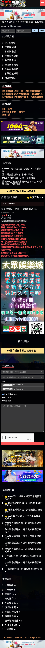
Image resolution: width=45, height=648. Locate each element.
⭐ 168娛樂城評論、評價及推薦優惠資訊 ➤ (23, 517)
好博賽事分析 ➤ (13, 625)
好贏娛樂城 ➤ (11, 603)
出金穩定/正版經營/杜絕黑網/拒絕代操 (14, 221)
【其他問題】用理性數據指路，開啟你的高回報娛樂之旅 (22, 91)
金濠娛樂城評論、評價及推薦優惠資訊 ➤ (23, 544)
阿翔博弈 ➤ (10, 598)
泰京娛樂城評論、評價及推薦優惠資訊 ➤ (23, 563)
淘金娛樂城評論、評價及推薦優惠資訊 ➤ (23, 530)
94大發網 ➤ (10, 590)
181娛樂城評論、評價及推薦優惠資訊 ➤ (23, 570)
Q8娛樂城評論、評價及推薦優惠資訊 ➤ (23, 557)
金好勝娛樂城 (11, 65)
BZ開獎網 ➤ (10, 629)
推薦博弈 (7, 401)
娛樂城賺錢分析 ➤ (14, 620)
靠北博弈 (7, 398)
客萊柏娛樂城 (11, 73)
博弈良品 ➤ (10, 594)
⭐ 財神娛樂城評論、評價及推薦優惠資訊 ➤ (23, 511)
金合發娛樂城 (11, 56)
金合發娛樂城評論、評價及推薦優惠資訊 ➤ (23, 524)
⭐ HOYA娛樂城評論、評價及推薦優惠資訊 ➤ (23, 497)
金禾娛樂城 (10, 60)
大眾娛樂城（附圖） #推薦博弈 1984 (19, 209)
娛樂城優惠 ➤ (11, 616)
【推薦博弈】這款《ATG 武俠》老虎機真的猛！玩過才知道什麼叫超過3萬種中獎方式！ (22, 97)
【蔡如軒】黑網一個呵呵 (13, 109)
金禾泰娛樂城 (11, 69)
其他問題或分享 (10, 394)
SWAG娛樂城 (10, 78)
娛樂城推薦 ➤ (11, 607)
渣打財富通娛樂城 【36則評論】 (18, 174)
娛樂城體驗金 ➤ (13, 612)
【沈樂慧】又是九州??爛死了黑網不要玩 (20, 115)
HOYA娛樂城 (10, 43)
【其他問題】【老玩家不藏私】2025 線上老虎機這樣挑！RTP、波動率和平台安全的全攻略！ (22, 94)
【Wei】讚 (5, 112)
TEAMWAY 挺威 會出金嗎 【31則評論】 (20, 178)
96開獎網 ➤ (10, 585)
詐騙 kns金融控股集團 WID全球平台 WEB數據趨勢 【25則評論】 (22, 182)
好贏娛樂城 (10, 47)
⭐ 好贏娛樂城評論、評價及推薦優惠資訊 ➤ (23, 504)
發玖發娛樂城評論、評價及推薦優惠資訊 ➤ (23, 550)
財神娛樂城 (10, 51)
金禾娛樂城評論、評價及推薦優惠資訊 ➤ (23, 537)
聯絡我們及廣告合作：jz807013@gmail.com (23, 637)
